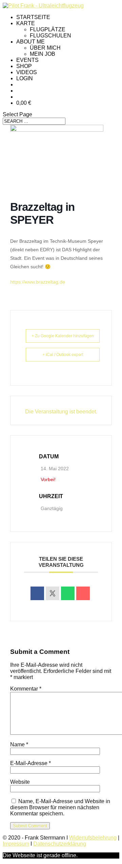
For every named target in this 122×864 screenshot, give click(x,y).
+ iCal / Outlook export (62, 354)
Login (24, 78)
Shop (24, 66)
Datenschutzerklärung (59, 844)
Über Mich (45, 48)
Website (20, 782)
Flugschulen (50, 35)
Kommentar (25, 689)
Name (19, 744)
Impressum (16, 844)
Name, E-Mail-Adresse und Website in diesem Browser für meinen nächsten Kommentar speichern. (60, 807)
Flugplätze (47, 29)
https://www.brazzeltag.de (37, 282)
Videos (26, 72)
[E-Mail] (83, 593)
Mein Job (42, 54)
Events (27, 60)
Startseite (33, 17)
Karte (25, 23)
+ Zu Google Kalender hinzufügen (63, 336)
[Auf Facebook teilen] (37, 593)
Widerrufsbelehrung (93, 838)
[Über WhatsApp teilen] (68, 593)
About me (30, 42)
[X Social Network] (52, 593)
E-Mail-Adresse (30, 763)
